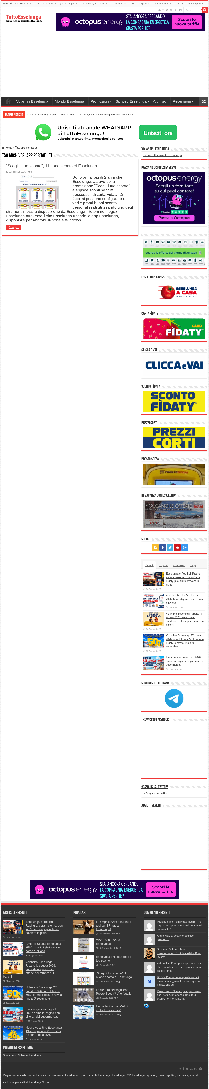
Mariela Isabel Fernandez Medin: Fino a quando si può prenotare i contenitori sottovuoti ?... (179, 925)
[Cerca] (205, 10)
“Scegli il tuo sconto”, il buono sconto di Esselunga (51, 166)
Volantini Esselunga (32, 101)
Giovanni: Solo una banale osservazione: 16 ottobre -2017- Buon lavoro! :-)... (179, 953)
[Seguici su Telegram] (174, 698)
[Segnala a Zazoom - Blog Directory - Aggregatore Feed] (146, 1005)
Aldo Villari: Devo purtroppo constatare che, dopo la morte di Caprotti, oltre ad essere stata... (179, 967)
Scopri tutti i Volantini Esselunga (162, 155)
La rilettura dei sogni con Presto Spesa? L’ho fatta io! (114, 991)
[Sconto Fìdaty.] (174, 401)
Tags (193, 565)
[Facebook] (163, 10)
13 (120, 933)
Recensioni (182, 101)
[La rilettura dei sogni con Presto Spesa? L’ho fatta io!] (83, 995)
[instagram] (175, 10)
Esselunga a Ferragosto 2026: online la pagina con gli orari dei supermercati (184, 661)
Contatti (179, 3)
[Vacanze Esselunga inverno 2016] (174, 513)
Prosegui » (14, 227)
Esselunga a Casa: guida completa (57, 3)
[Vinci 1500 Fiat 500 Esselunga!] (83, 945)
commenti (179, 565)
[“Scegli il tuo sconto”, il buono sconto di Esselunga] (83, 978)
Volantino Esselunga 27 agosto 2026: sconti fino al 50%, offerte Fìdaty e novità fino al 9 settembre (44, 993)
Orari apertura (163, 3)
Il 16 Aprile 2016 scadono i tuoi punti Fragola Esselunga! (113, 925)
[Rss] (159, 10)
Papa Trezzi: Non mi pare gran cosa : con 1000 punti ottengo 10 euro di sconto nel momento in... (179, 995)
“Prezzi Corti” (120, 3)
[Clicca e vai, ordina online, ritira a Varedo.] (174, 364)
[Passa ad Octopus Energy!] (174, 197)
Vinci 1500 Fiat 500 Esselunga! (108, 941)
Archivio (159, 101)
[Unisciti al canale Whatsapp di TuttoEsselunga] (104, 132)
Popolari (163, 565)
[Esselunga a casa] (174, 292)
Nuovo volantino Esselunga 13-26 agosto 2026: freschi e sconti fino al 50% (44, 1031)
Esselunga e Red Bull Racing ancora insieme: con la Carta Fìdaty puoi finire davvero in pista (44, 927)
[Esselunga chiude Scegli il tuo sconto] (83, 962)
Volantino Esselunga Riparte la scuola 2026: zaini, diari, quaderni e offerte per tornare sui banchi (80, 114)
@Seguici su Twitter (154, 787)
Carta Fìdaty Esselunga (94, 3)
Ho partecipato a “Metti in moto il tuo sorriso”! (112, 1008)
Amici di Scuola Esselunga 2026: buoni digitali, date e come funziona (185, 599)
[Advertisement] (104, 62)
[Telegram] (180, 10)
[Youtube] (171, 10)
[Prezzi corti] (174, 437)
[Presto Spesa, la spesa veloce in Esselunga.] (174, 473)
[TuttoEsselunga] (23, 16)
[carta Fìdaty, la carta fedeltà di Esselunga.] (174, 328)
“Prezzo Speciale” (141, 3)
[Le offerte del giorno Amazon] (174, 252)
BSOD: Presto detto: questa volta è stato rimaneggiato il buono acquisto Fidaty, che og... (178, 981)
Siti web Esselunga (131, 101)
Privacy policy (195, 3)
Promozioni (100, 101)
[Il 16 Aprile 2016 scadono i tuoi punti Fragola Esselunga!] (83, 927)
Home (8, 101)
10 (120, 948)
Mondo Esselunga (69, 101)
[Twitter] (167, 10)
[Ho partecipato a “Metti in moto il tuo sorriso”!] (83, 1012)
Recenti (149, 565)
